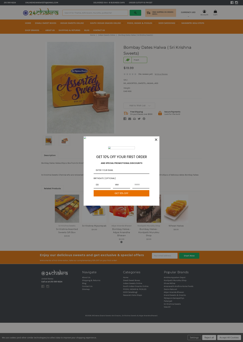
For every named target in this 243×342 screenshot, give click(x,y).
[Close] (156, 139)
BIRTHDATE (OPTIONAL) (105, 178)
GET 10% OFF (121, 193)
